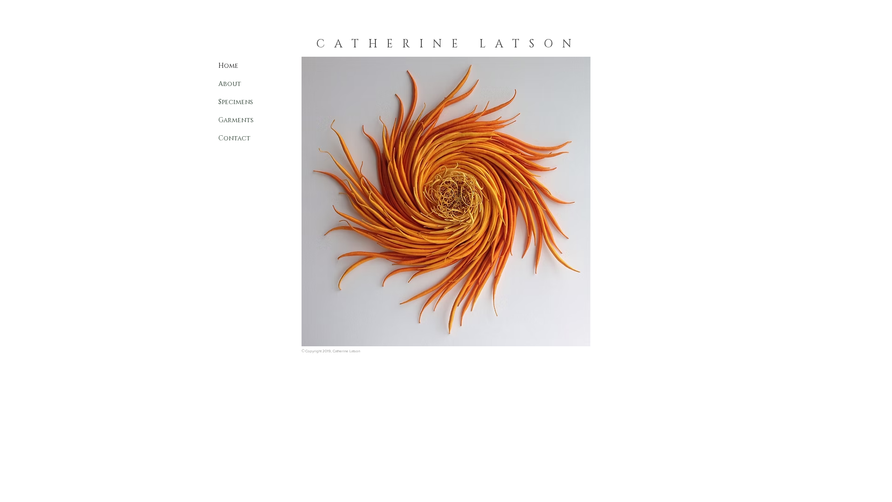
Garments (236, 120)
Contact (234, 138)
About (229, 83)
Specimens (235, 102)
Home (228, 65)
